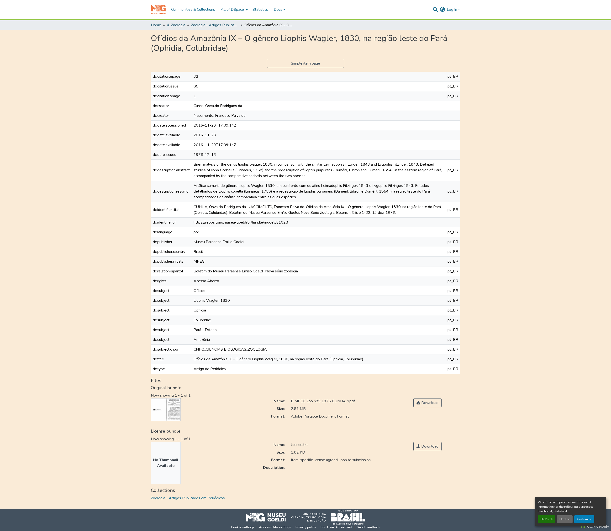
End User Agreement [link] (336, 527)
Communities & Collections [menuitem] (193, 9)
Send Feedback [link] (368, 527)
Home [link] (156, 25)
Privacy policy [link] (305, 527)
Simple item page (305, 63)
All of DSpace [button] (232, 9)
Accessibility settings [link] (275, 527)
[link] (427, 402)
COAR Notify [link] (597, 526)
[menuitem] (234, 9)
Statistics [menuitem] (260, 9)
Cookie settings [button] (242, 527)
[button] (158, 9)
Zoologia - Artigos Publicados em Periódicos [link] (215, 25)
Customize (584, 519)
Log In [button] (452, 9)
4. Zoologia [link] (176, 25)
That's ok (546, 519)
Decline (564, 519)
